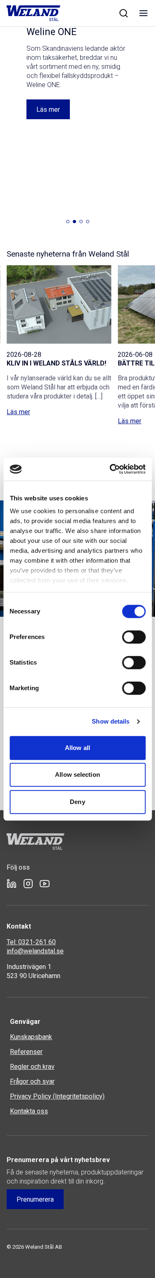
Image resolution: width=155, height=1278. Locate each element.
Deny (77, 801)
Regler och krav (32, 1067)
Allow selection (77, 774)
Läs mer (18, 412)
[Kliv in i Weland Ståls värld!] (59, 304)
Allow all (77, 747)
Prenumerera (35, 1199)
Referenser (26, 1052)
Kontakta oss (29, 1111)
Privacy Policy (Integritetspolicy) (57, 1096)
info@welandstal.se (35, 951)
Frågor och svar (32, 1081)
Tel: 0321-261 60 (31, 942)
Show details (110, 721)
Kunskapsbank (31, 1037)
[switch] (133, 637)
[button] (67, 221)
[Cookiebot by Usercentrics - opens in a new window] (110, 469)
